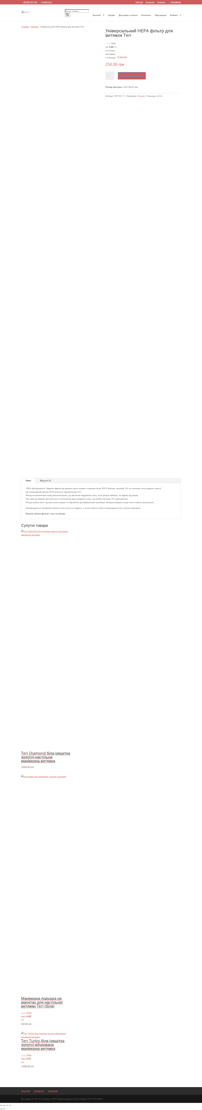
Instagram (150, 2)
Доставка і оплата (128, 15)
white (159, 96)
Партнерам (160, 15)
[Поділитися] (7, 1105)
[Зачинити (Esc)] (10, 1105)
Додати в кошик (132, 76)
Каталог (97, 15)
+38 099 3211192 (30, 2)
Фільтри (34, 26)
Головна (25, 26)
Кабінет (174, 15)
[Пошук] (67, 15)
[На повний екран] (4, 1105)
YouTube (139, 2)
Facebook (161, 2)
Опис (28, 480)
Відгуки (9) (45, 480)
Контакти (146, 15)
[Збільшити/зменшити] (1, 1105)
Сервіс (111, 15)
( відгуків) (122, 57)
